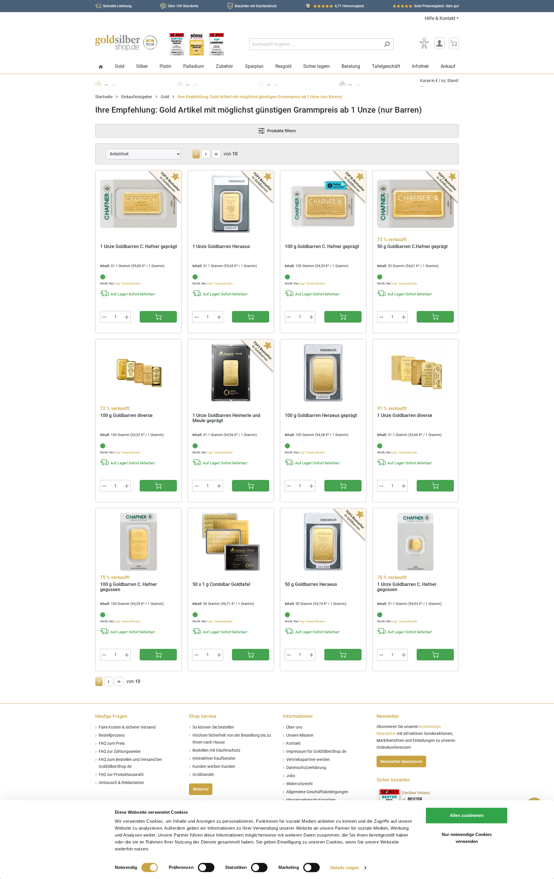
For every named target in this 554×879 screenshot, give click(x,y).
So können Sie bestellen (213, 727)
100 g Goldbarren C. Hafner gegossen (128, 587)
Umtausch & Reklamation (121, 782)
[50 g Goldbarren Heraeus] (323, 542)
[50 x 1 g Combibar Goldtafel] (230, 542)
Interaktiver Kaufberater (213, 758)
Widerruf (201, 789)
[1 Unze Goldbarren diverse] (415, 373)
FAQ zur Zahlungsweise (120, 751)
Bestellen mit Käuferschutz (216, 750)
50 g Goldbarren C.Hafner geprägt (412, 246)
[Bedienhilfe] (424, 43)
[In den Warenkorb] (158, 317)
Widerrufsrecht (299, 783)
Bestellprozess (112, 735)
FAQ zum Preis (112, 743)
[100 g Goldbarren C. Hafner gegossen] (138, 542)
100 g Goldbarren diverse (126, 415)
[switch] (206, 867)
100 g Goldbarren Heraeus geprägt (321, 415)
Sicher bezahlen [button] (393, 780)
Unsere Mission (299, 735)
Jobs (290, 775)
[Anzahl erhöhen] (127, 317)
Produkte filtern (281, 131)
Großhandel (203, 774)
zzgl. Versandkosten (128, 283)
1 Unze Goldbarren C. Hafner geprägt (138, 246)
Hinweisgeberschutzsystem (311, 800)
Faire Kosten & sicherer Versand (127, 727)
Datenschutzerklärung (306, 767)
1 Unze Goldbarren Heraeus (221, 246)
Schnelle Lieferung (117, 6)
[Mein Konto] (439, 43)
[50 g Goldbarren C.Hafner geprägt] (415, 204)
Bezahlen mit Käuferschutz (256, 6)
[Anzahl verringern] (104, 317)
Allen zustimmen (467, 815)
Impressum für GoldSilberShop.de (316, 751)
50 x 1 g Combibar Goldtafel (221, 584)
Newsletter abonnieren (401, 761)
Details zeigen (344, 867)
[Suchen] (387, 44)
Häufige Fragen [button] (111, 716)
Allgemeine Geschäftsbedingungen (317, 791)
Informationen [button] (297, 716)
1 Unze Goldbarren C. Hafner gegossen (407, 587)
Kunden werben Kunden (213, 766)
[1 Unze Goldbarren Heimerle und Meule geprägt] (230, 373)
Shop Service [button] (202, 716)
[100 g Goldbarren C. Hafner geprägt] (323, 204)
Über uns (294, 727)
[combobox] (314, 44)
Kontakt (293, 743)
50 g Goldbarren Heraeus (311, 584)
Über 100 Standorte (183, 6)
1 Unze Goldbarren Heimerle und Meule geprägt (226, 418)
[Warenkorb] (454, 43)
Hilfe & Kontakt (440, 18)
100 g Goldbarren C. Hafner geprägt (322, 246)
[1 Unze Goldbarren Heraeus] (230, 204)
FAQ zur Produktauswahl (121, 774)
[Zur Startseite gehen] (126, 43)
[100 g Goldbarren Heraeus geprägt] (323, 373)
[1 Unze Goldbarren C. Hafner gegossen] (415, 542)
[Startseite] (100, 67)
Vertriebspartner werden (308, 759)
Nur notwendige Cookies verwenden (467, 838)
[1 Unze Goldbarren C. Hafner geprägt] (138, 204)
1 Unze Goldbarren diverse (404, 415)
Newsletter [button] (388, 716)
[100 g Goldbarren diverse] (138, 373)
